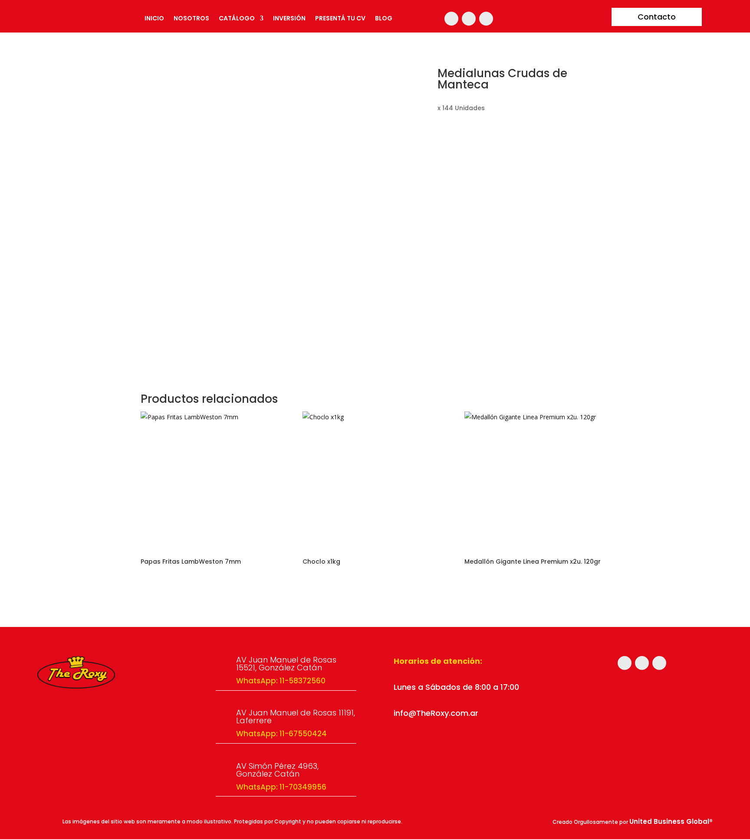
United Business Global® (671, 821)
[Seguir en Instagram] (451, 19)
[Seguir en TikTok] (486, 19)
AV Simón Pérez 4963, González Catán (277, 770)
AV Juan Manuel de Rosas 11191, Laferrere (295, 716)
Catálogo (237, 19)
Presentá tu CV (340, 19)
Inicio (154, 19)
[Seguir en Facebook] (469, 19)
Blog (383, 19)
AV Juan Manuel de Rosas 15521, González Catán (286, 663)
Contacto (657, 16)
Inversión (289, 19)
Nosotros (191, 19)
